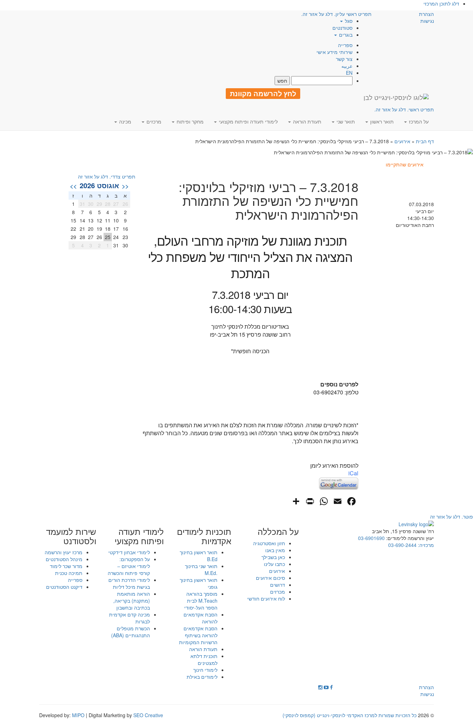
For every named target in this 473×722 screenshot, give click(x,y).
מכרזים (277, 591)
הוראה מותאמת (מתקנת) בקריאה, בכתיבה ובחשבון (131, 600)
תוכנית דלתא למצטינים (203, 659)
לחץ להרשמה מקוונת (263, 93)
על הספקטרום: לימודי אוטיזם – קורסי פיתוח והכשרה (129, 566)
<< (125, 186)
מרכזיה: (425, 544)
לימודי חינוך (205, 669)
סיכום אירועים (270, 577)
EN (349, 72)
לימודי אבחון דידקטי (129, 552)
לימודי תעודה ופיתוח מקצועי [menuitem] (247, 121)
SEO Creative (148, 715)
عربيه (346, 65)
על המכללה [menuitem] (278, 531)
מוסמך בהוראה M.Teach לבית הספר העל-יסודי (200, 600)
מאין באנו (275, 550)
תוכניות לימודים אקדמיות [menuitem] (204, 536)
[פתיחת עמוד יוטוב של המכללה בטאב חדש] (326, 687)
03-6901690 (371, 537)
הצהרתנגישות (426, 17)
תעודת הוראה (203, 649)
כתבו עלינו (274, 563)
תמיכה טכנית (68, 572)
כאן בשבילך (273, 557)
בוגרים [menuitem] (345, 34)
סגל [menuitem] (347, 20)
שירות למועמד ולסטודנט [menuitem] (71, 536)
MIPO (78, 715)
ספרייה (345, 45)
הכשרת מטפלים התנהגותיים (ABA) (130, 632)
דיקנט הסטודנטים (64, 586)
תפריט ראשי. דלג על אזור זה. (404, 109)
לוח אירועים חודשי (266, 598)
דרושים (277, 584)
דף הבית (425, 141)
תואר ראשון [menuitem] (381, 121)
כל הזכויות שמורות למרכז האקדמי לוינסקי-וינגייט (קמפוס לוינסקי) (350, 715)
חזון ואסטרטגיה (269, 543)
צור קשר (344, 58)
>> (73, 186)
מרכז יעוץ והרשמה (63, 552)
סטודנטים (342, 27)
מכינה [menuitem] (124, 121)
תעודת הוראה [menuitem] (306, 121)
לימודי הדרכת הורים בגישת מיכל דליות (129, 583)
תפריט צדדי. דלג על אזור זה (106, 176)
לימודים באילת (202, 676)
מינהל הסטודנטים (64, 559)
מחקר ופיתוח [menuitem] (189, 121)
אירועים (402, 141)
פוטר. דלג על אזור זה (451, 516)
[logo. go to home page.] (396, 97)
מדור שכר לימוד (66, 566)
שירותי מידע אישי (334, 51)
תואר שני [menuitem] (345, 121)
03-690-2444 (402, 544)
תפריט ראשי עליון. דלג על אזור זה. (336, 13)
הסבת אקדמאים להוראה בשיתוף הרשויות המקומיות (198, 635)
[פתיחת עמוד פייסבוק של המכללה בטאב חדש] (331, 687)
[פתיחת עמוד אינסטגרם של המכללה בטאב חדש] (320, 687)
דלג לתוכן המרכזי (441, 3)
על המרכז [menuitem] (418, 121)
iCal (353, 473)
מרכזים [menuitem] (153, 121)
